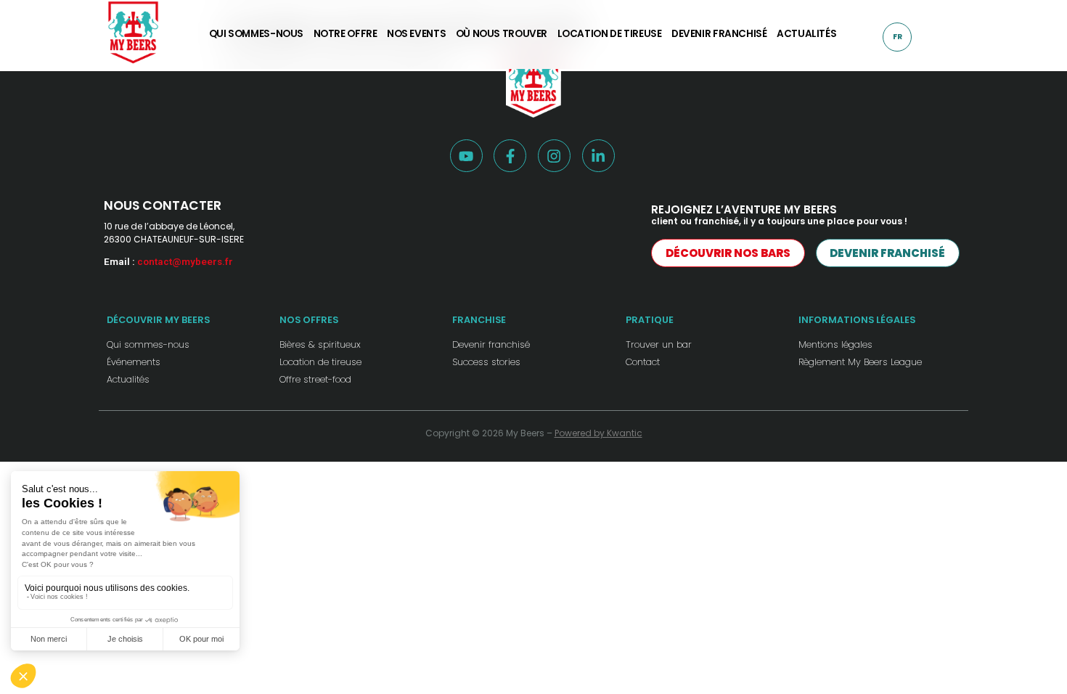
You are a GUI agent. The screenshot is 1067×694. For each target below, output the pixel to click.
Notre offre (345, 34)
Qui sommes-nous (256, 34)
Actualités (806, 34)
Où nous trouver (501, 34)
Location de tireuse (609, 34)
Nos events (416, 34)
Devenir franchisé (719, 34)
